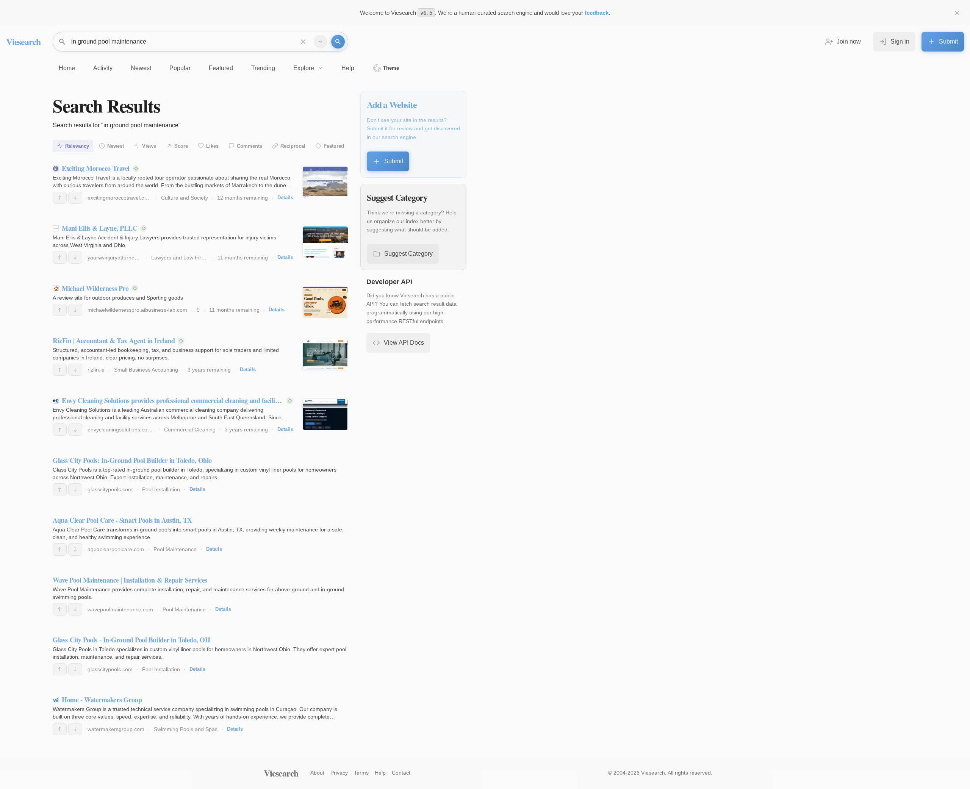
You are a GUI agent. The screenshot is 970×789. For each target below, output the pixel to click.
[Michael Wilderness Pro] (325, 302)
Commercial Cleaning (190, 430)
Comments (249, 146)
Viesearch (23, 41)
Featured (334, 146)
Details (285, 197)
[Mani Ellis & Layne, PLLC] (325, 242)
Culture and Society (184, 198)
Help (380, 773)
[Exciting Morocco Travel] (325, 182)
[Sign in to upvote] (60, 198)
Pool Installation (161, 489)
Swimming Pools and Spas (185, 729)
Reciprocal (292, 146)
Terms (361, 773)
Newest (115, 146)
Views (149, 146)
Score (181, 146)
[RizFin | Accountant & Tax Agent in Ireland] (325, 354)
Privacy (339, 773)
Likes (212, 146)
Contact (401, 773)
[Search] (338, 41)
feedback (597, 12)
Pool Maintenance (175, 549)
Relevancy (77, 146)
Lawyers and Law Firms (179, 258)
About (317, 773)
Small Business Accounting (146, 370)
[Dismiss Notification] (957, 13)
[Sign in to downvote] (75, 198)
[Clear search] (303, 41)
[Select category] (320, 41)
